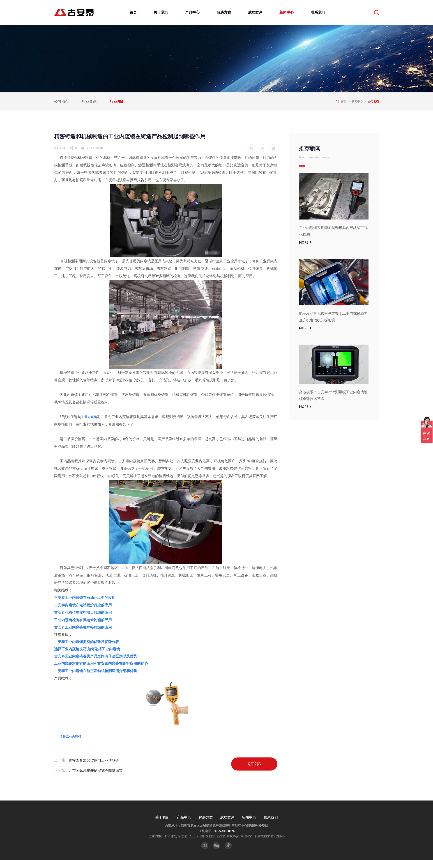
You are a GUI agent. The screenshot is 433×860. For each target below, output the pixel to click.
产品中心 (192, 12)
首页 (133, 12)
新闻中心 (286, 12)
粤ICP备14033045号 (240, 836)
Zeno (280, 836)
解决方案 (224, 12)
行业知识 (117, 101)
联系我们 (318, 12)
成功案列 (255, 12)
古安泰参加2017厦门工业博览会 (94, 760)
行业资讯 (89, 101)
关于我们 (161, 12)
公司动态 (61, 101)
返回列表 (254, 764)
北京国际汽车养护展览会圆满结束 (96, 771)
